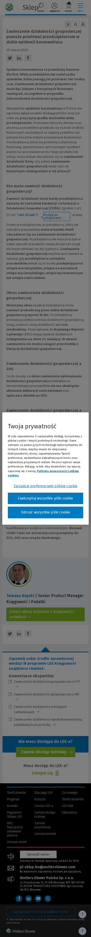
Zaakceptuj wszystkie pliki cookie (45, 498)
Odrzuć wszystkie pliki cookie (45, 512)
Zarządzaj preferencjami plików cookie (46, 486)
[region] (45, 468)
